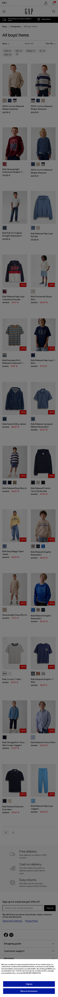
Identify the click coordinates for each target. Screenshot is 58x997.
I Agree (29, 984)
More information (29, 991)
